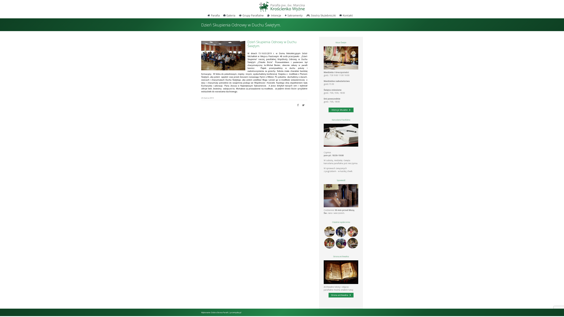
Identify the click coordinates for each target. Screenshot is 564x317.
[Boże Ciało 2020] (340, 231)
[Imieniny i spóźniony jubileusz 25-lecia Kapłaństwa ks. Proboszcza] (352, 231)
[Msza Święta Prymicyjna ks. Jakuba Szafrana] (329, 243)
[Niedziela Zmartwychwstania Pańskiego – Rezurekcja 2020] (352, 243)
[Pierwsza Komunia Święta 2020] (329, 231)
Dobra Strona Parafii (219, 312)
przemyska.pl (235, 312)
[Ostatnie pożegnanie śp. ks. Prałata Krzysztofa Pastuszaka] (340, 243)
